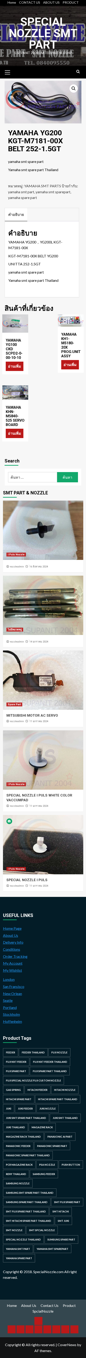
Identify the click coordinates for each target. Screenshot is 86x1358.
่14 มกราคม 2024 (38, 641)
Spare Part (14, 704)
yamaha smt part (21, 192)
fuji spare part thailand (50, 1071)
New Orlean (12, 993)
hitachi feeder (37, 1089)
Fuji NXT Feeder (16, 1061)
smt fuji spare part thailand (26, 1211)
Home (12, 2)
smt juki (63, 1220)
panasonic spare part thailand (28, 1155)
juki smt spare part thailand (26, 1117)
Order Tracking (15, 956)
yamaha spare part (22, 197)
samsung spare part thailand (26, 1202)
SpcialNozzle (43, 1311)
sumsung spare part (61, 1239)
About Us (10, 935)
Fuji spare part (16, 1071)
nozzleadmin (17, 566)
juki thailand (15, 1127)
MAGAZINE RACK (42, 1127)
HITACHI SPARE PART (18, 1099)
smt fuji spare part (67, 1202)
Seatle (8, 1000)
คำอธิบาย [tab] (16, 214)
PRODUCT (71, 2)
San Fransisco (13, 986)
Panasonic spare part (52, 1145)
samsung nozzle (18, 1183)
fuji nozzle (59, 1052)
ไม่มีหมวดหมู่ (15, 629)
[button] (73, 88)
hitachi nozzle (64, 1089)
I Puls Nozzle (16, 554)
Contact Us (49, 1305)
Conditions (11, 949)
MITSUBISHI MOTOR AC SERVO (32, 715)
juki (8, 1108)
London (9, 979)
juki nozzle (47, 1108)
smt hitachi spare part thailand (28, 1220)
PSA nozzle (47, 1164)
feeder (10, 1052)
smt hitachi (61, 1211)
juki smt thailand (65, 1117)
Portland (10, 1007)
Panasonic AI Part (59, 1136)
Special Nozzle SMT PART (43, 33)
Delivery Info (13, 942)
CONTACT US (29, 2)
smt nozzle (14, 1230)
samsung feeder (44, 1174)
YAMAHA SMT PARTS (42, 186)
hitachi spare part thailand (57, 1099)
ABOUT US (51, 2)
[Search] (78, 72)
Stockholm (11, 1014)
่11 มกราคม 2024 (38, 721)
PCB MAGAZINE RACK (19, 1164)
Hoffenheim (12, 1021)
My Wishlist (12, 970)
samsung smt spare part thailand (29, 1192)
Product (69, 1305)
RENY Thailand (16, 1174)
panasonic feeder (18, 1145)
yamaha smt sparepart (53, 192)
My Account (12, 963)
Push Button (71, 1164)
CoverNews (67, 1344)
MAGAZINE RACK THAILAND (23, 1136)
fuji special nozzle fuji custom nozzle (33, 1080)
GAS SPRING (13, 1089)
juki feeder (25, 1108)
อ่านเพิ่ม (14, 366)
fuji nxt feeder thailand (50, 1061)
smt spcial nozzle (42, 1230)
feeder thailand (33, 1052)
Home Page (12, 928)
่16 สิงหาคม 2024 (38, 566)
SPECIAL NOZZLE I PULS (26, 880)
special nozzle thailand (23, 1239)
